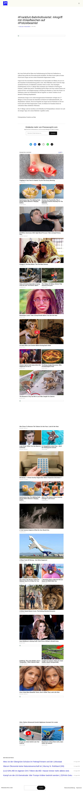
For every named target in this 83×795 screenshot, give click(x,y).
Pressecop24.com (7, 787)
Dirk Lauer (21, 26)
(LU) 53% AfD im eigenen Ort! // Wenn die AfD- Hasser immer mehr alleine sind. (36, 771)
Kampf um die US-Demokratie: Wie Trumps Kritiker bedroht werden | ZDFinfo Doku (37, 775)
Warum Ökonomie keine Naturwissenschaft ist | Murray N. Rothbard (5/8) (33, 766)
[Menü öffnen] (79, 3)
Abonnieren (53, 133)
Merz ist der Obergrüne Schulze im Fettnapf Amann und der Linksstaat (32, 762)
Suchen (41, 787)
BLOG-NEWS (27, 26)
